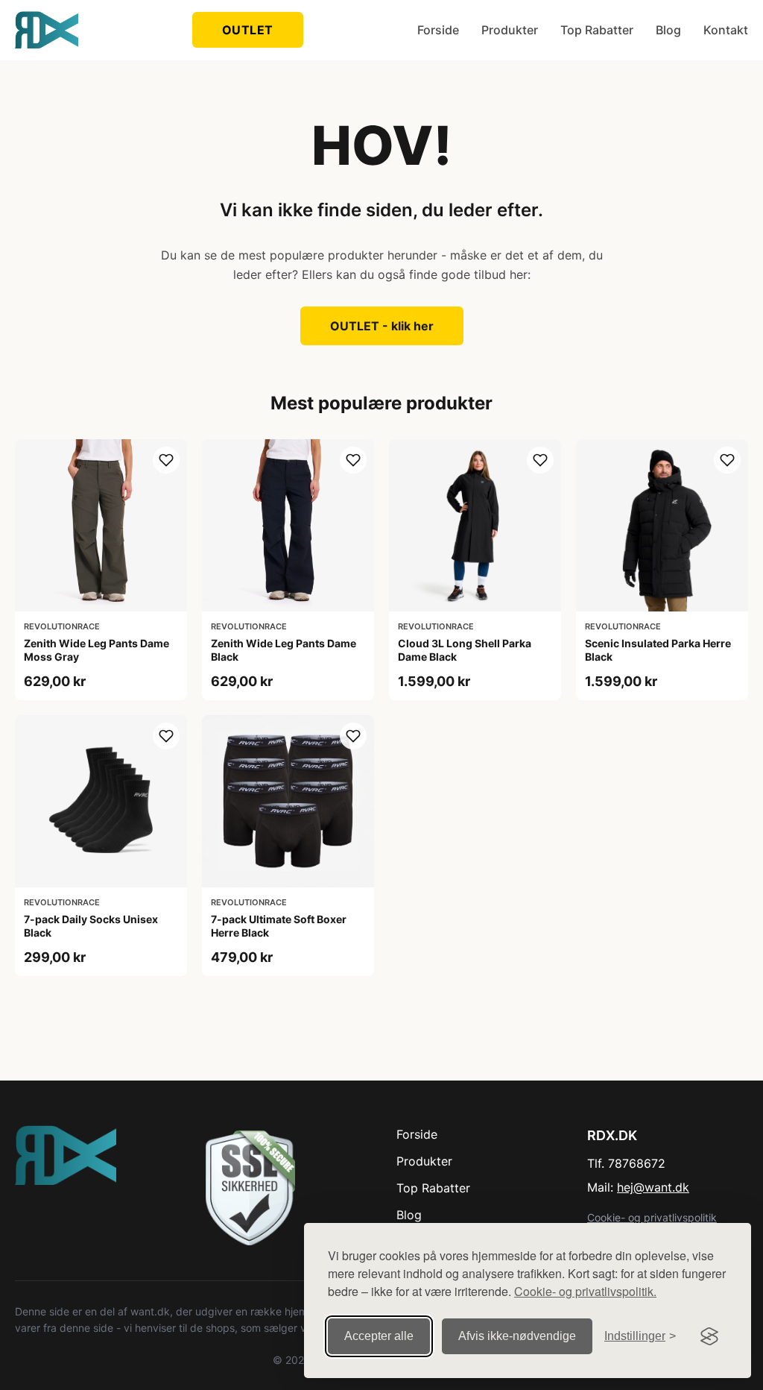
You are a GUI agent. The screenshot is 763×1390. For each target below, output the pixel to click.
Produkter (509, 29)
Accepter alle (379, 1336)
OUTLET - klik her (382, 325)
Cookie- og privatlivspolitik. (585, 1291)
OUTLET (247, 29)
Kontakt (725, 29)
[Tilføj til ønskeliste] (166, 460)
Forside (438, 29)
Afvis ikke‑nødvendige (517, 1336)
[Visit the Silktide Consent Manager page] (709, 1336)
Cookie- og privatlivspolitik (652, 1217)
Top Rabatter (596, 29)
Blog (668, 29)
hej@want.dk (653, 1187)
